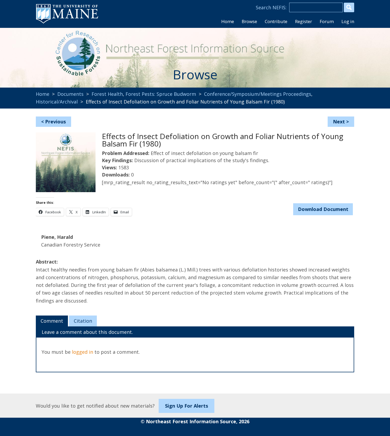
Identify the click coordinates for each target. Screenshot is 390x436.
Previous (55, 121)
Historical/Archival (57, 101)
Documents (70, 94)
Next (339, 121)
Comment (52, 321)
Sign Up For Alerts (186, 406)
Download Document (323, 209)
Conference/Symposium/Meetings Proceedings (257, 94)
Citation (83, 321)
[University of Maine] (67, 23)
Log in (347, 21)
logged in (82, 352)
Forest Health (107, 94)
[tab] (52, 321)
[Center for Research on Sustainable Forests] (71, 54)
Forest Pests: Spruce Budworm (160, 94)
